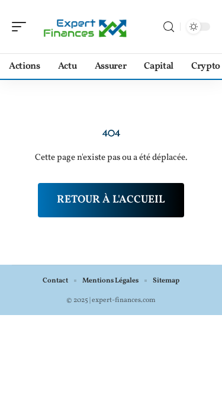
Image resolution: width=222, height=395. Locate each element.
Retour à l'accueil (111, 199)
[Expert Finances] (85, 26)
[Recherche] (168, 27)
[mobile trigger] (22, 26)
